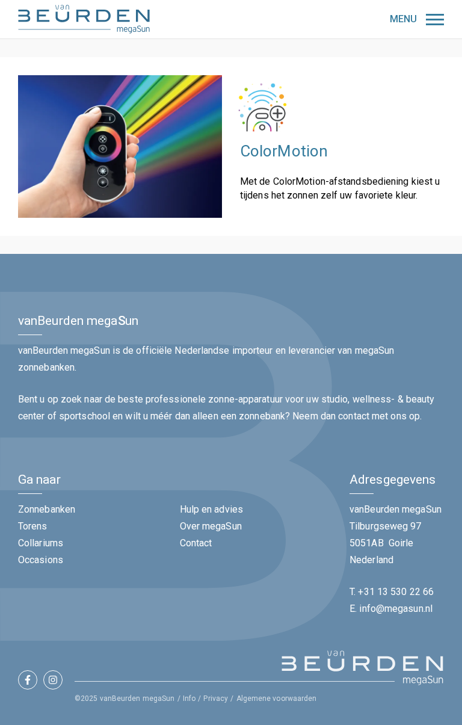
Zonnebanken (46, 509)
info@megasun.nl (396, 608)
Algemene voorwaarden (276, 698)
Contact (196, 543)
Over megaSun (211, 526)
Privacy (215, 698)
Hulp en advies (211, 509)
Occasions (40, 560)
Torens (33, 526)
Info (189, 698)
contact (353, 416)
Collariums (40, 543)
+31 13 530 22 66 (396, 591)
